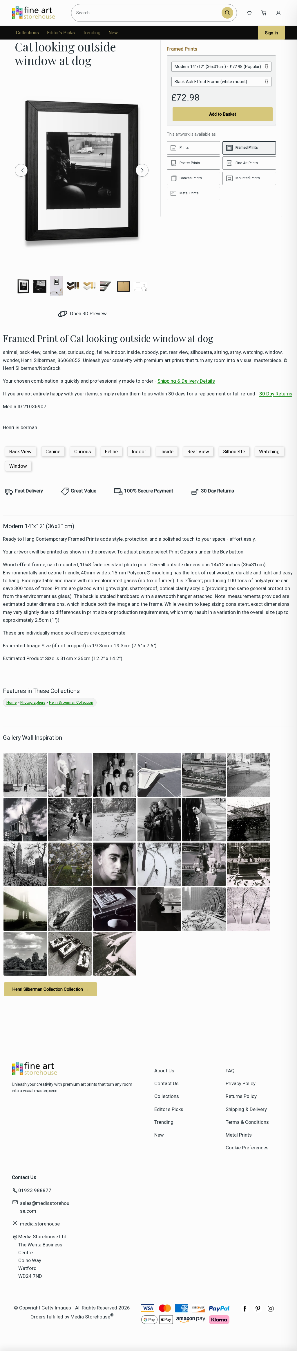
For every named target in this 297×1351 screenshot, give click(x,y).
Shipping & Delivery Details (186, 381)
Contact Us (166, 1083)
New (113, 32)
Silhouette (234, 451)
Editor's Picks (61, 32)
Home (11, 702)
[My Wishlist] (249, 12)
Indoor (139, 451)
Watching (269, 451)
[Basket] (264, 12)
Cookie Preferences (247, 1148)
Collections (27, 32)
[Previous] (21, 170)
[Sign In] (278, 12)
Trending (91, 32)
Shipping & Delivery (246, 1109)
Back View (20, 451)
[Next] (142, 170)
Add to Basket (222, 114)
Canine (53, 451)
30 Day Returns (275, 394)
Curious (82, 451)
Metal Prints (239, 1135)
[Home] (38, 12)
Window (18, 466)
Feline (111, 451)
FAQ (230, 1071)
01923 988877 (34, 1190)
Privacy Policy (241, 1083)
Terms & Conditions (247, 1122)
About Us (164, 1071)
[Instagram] (270, 1311)
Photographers (32, 702)
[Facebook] (245, 1311)
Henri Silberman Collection (71, 702)
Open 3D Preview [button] (88, 313)
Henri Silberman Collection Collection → (50, 989)
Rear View (198, 451)
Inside (166, 451)
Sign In (271, 32)
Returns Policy (241, 1096)
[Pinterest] (257, 1311)
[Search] (227, 13)
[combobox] (147, 13)
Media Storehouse (90, 1316)
